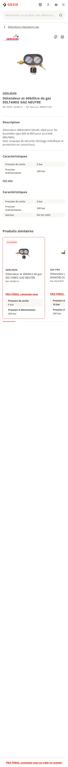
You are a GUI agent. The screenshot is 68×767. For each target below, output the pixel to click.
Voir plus (8, 180)
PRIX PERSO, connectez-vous (21, 294)
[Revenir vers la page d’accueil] (10, 5)
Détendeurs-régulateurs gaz (23, 26)
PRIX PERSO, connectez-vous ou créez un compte (34, 762)
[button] (34, 15)
